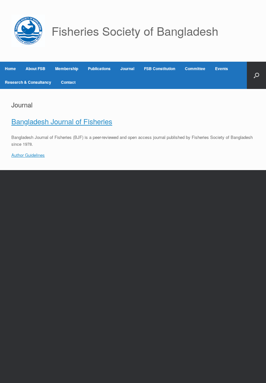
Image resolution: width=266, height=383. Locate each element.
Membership (66, 68)
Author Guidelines (28, 155)
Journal (127, 68)
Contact (68, 82)
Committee (195, 68)
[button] (256, 75)
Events (221, 68)
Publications (99, 68)
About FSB (35, 68)
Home (10, 68)
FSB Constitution (159, 68)
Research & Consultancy (28, 82)
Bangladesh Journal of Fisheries (61, 121)
